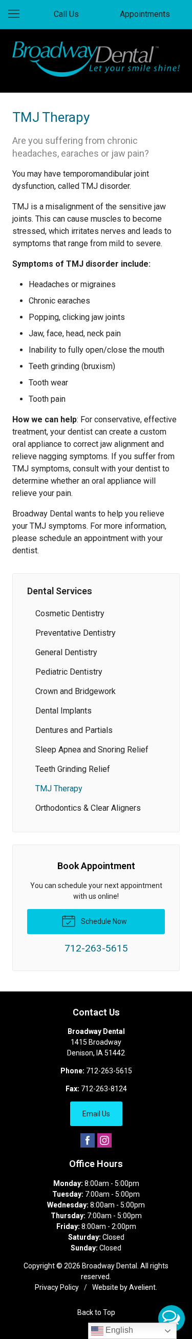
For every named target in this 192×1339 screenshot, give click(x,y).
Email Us (96, 1114)
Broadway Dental (109, 1266)
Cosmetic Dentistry (69, 613)
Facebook (87, 1140)
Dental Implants (63, 711)
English (118, 1330)
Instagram (104, 1140)
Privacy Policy (57, 1287)
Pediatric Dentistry (68, 672)
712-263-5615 (109, 1071)
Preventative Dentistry (75, 633)
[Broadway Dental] (96, 59)
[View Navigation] (17, 14)
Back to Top (96, 1312)
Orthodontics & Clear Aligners (88, 808)
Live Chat (171, 1318)
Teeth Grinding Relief (72, 769)
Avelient (142, 1287)
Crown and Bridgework (75, 691)
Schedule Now (103, 921)
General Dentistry (66, 652)
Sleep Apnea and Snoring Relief (91, 749)
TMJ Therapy (58, 788)
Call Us (66, 14)
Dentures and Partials (74, 730)
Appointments (145, 14)
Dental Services (59, 591)
